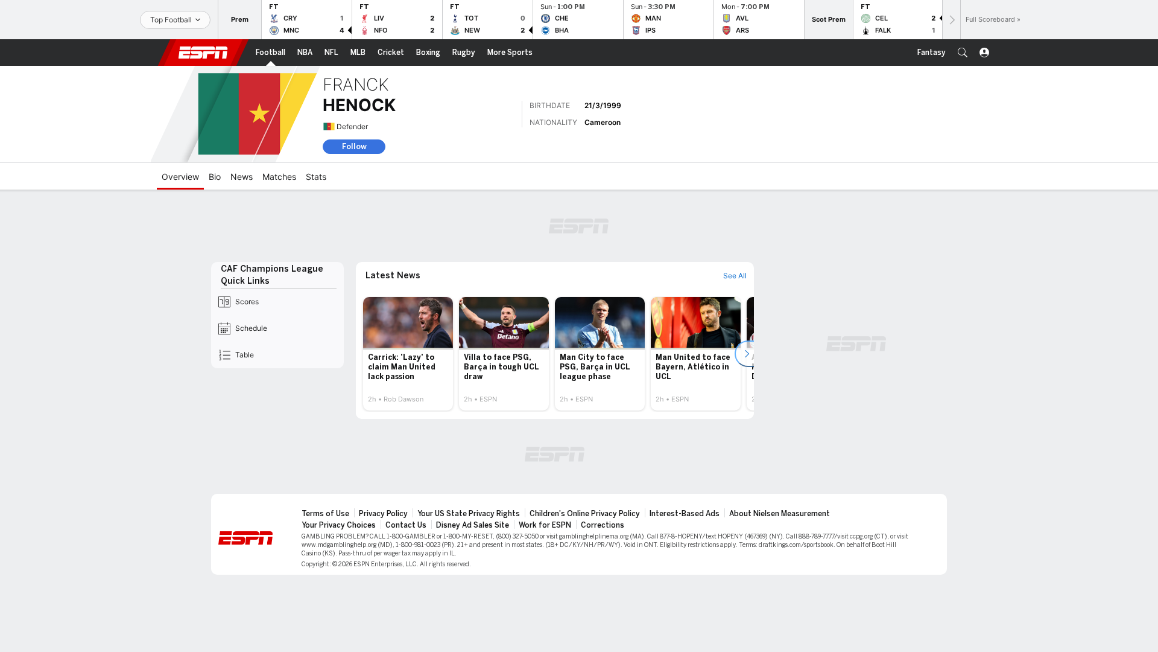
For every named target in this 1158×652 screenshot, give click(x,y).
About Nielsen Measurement (779, 514)
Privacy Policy (383, 514)
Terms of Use (325, 514)
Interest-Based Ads (685, 514)
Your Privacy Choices (339, 525)
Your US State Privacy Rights (468, 514)
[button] (962, 52)
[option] (408, 354)
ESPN (203, 52)
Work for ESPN (545, 525)
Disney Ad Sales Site (472, 525)
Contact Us (405, 525)
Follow (354, 146)
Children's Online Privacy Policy (585, 514)
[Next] (951, 19)
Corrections (602, 525)
